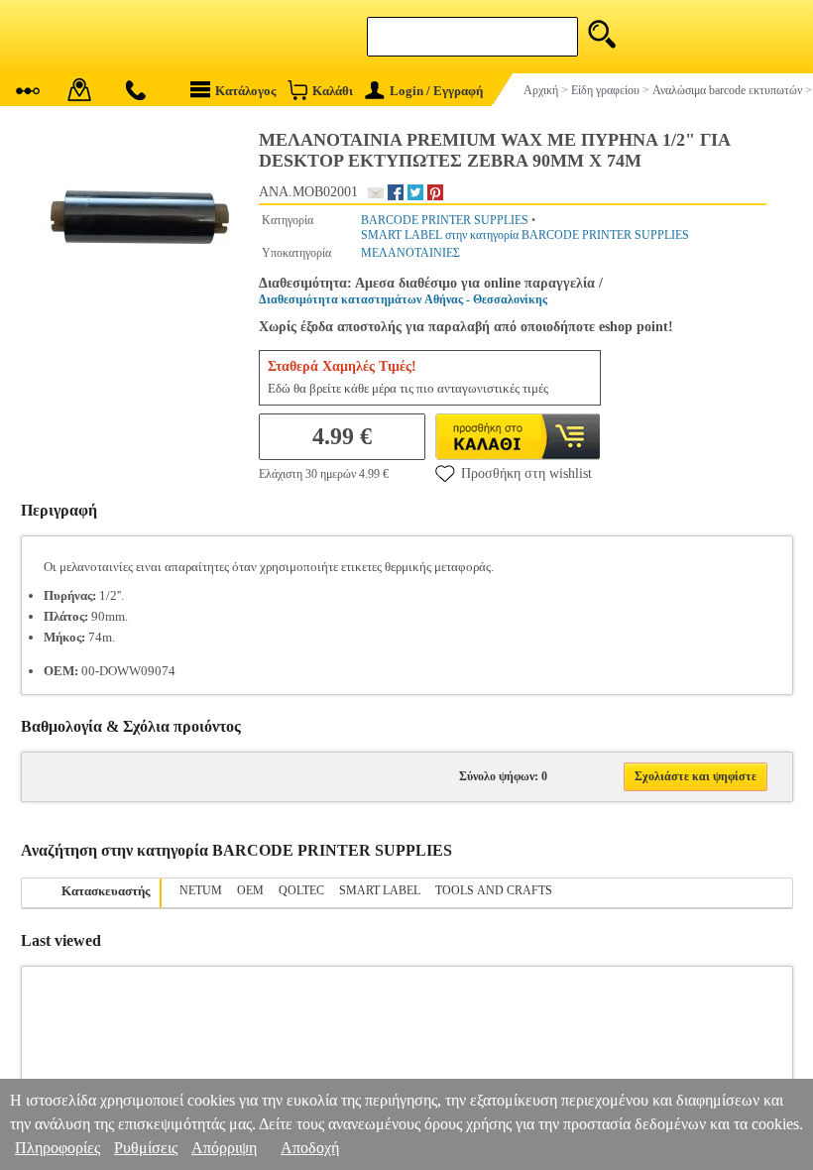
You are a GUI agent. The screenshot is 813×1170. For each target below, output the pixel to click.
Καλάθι (332, 90)
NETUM (200, 890)
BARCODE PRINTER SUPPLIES (444, 220)
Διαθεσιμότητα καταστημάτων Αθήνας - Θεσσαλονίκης (403, 299)
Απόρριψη (224, 1147)
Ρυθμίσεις (145, 1147)
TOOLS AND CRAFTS (493, 890)
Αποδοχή (310, 1147)
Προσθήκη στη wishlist (526, 473)
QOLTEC (301, 890)
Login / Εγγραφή (436, 90)
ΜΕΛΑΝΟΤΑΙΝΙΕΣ (410, 253)
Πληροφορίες (57, 1147)
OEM (250, 890)
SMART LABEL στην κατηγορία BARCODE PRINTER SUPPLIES (525, 235)
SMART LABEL (379, 890)
